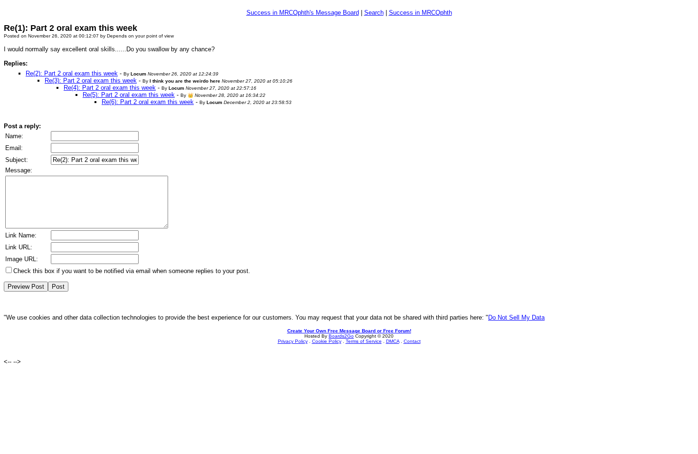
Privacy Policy (293, 341)
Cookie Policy (326, 341)
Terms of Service (364, 341)
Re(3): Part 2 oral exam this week (91, 80)
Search (374, 12)
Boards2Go (341, 336)
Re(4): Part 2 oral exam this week (110, 87)
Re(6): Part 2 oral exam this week (148, 101)
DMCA (392, 341)
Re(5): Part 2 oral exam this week (129, 94)
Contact (412, 341)
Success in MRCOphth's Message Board (302, 12)
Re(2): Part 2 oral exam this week (72, 73)
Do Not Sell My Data (516, 317)
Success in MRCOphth (420, 12)
